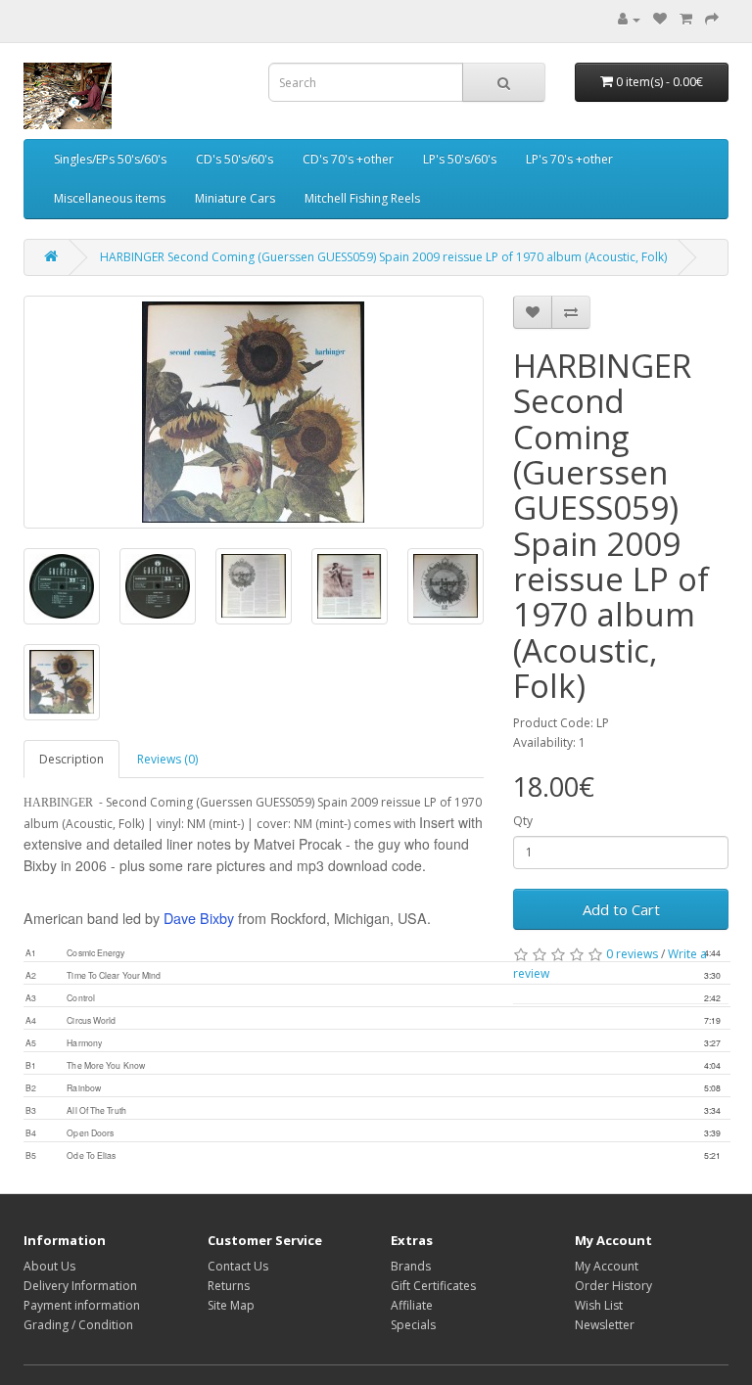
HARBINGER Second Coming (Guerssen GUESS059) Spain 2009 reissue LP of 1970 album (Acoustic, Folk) (383, 257)
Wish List (599, 1305)
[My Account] (629, 19)
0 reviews (632, 954)
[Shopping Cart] (686, 19)
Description (71, 759)
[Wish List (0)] (660, 19)
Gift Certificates (433, 1285)
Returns (229, 1285)
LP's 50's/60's (459, 159)
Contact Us (238, 1266)
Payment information (82, 1305)
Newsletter (604, 1324)
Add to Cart (621, 909)
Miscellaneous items (109, 198)
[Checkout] (712, 19)
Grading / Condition (78, 1324)
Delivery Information (80, 1285)
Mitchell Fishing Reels (362, 198)
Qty (523, 820)
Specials (413, 1324)
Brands (411, 1266)
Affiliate (412, 1305)
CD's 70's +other (348, 159)
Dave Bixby (199, 917)
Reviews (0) (167, 759)
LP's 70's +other (569, 159)
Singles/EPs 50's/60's (110, 159)
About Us (49, 1266)
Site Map (231, 1305)
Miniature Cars (235, 198)
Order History (613, 1285)
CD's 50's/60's (234, 159)
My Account (606, 1266)
